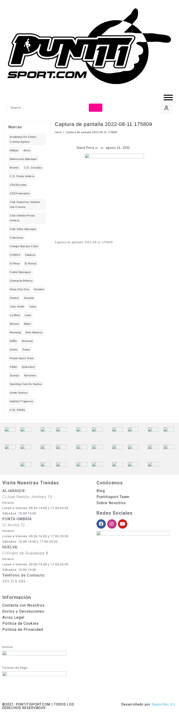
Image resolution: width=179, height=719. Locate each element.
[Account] (166, 108)
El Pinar (15, 263)
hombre (39, 289)
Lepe (28, 315)
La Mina (15, 315)
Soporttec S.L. (164, 704)
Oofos (14, 349)
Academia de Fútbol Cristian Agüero (23, 139)
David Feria (85, 147)
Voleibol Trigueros (21, 401)
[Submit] (95, 108)
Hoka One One (19, 289)
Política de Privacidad (22, 629)
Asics (27, 150)
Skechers (30, 375)
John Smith (17, 306)
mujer (27, 323)
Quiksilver (28, 366)
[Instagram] (112, 524)
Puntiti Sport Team (22, 358)
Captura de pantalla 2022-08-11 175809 (103, 124)
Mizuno (14, 323)
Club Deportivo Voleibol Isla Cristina (25, 204)
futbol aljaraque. (21, 272)
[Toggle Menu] (168, 97)
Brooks (14, 167)
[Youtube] (122, 524)
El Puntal (30, 263)
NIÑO (13, 341)
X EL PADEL (18, 409)
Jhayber (29, 298)
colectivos (17, 237)
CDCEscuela (18, 184)
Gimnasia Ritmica (21, 280)
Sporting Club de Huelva (26, 384)
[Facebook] (101, 524)
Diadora (30, 254)
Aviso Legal (13, 617)
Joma (32, 306)
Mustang (15, 332)
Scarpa (14, 375)
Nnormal (27, 341)
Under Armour (19, 392)
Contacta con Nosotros (23, 605)
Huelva (14, 298)
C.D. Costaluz (33, 167)
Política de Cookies (20, 623)
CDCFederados (20, 193)
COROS (15, 254)
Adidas (14, 150)
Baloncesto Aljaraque (23, 159)
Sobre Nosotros (111, 503)
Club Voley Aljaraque (23, 229)
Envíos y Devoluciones (23, 611)
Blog (100, 491)
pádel (13, 366)
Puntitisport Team (112, 497)
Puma (26, 349)
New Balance (34, 332)
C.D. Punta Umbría (22, 176)
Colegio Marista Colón (24, 246)
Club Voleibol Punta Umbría (22, 218)
